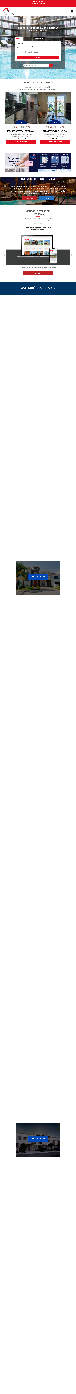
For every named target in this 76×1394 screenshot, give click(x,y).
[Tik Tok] (36, 1)
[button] (4, 255)
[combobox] (38, 46)
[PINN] (10, 11)
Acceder (42, 3)
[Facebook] (34, 1)
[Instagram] (39, 1)
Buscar (38, 58)
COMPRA (30, 198)
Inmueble (21, 44)
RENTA (46, 198)
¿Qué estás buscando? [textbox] (25, 47)
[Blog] (42, 1)
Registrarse (34, 3)
